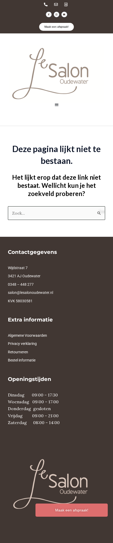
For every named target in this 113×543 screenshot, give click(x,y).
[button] (57, 105)
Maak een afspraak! (71, 510)
